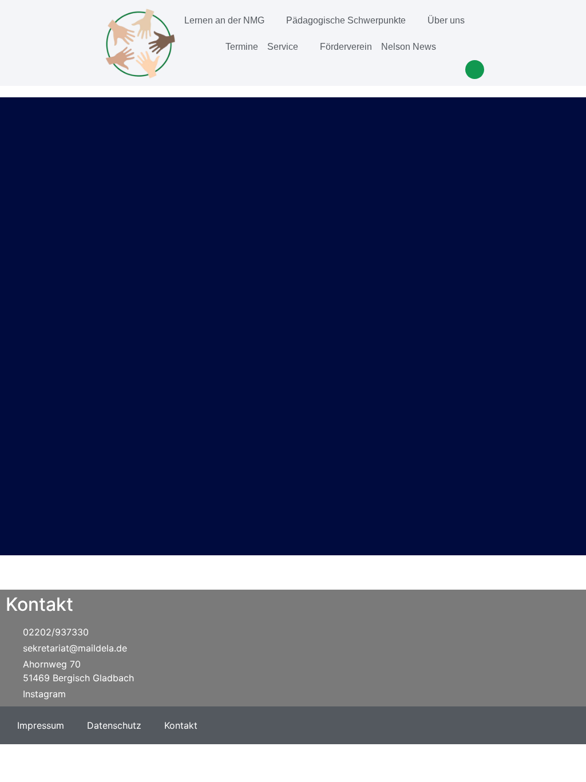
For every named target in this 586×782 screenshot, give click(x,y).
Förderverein (346, 47)
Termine (241, 47)
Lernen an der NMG (224, 20)
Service (282, 47)
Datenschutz (114, 725)
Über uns (446, 20)
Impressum (40, 725)
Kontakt (180, 725)
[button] (474, 69)
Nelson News (408, 47)
